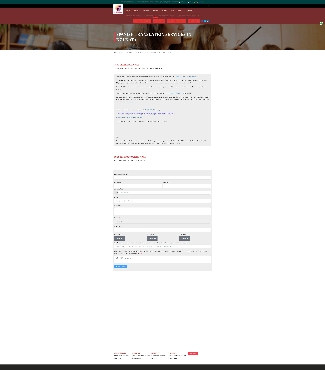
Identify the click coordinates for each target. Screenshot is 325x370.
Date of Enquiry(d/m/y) (121, 174)
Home (128, 11)
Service (116, 218)
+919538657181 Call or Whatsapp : (186, 76)
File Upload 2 (151, 234)
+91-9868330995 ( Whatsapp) (125, 102)
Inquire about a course (176, 21)
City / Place (117, 205)
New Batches (159, 21)
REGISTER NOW (194, 21)
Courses (146, 11)
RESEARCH (173, 353)
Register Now (199, 2)
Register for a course (166, 16)
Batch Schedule (150, 16)
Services (155, 11)
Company (117, 226)
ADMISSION (154, 353)
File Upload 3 (183, 234)
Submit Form (120, 266)
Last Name (166, 182)
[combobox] (116, 192)
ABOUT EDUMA (120, 353)
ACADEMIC (136, 353)
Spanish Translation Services (137, 52)
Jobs (172, 11)
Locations (188, 11)
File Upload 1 (118, 234)
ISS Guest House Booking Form (188, 16)
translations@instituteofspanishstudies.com (129, 117)
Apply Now (193, 353)
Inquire (164, 11)
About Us (137, 11)
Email (116, 197)
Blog (179, 11)
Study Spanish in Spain (133, 16)
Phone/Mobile (118, 189)
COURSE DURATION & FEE (142, 21)
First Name (117, 182)
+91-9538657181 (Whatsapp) (174, 93)
